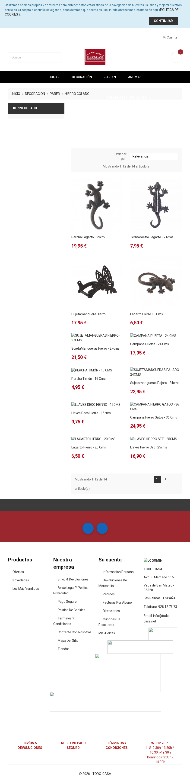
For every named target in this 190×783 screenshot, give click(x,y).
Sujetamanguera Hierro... (89, 314)
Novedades (21, 580)
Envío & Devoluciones (73, 579)
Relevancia (154, 156)
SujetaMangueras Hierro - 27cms (95, 348)
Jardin (110, 77)
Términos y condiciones (63, 621)
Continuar (163, 21)
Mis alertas (106, 633)
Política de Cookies (71, 610)
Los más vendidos (26, 588)
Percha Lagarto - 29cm (88, 237)
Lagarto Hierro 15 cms (146, 314)
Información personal (118, 572)
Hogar (54, 77)
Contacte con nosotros (75, 632)
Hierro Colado (24, 108)
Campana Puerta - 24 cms (149, 344)
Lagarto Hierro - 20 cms (88, 447)
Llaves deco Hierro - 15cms (91, 413)
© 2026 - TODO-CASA (95, 774)
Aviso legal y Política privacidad (71, 590)
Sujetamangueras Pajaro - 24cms (154, 383)
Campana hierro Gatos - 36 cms (153, 417)
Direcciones (111, 611)
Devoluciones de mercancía (112, 583)
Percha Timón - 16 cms (88, 378)
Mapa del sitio (68, 640)
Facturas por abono (117, 602)
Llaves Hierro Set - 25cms (148, 447)
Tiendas (64, 649)
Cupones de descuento (109, 622)
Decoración (82, 77)
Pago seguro (67, 601)
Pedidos (109, 594)
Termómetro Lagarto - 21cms (152, 237)
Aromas (135, 77)
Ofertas (18, 572)
